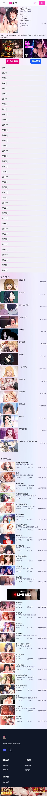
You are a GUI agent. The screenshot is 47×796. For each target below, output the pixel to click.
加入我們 (6, 782)
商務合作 (6, 765)
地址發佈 (28, 765)
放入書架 (14, 61)
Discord (5, 770)
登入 (42, 3)
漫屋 (13, 3)
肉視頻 (27, 770)
